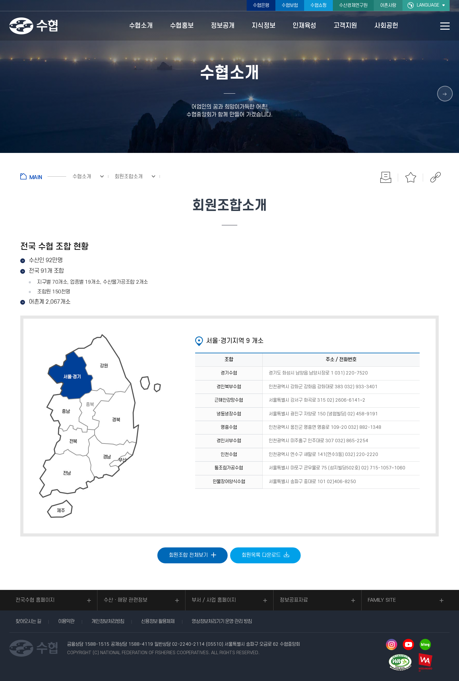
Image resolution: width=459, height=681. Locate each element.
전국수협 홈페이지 (35, 600)
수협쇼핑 (318, 5)
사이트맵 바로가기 (445, 26)
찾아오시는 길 (28, 621)
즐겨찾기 (410, 177)
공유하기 (435, 177)
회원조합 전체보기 (188, 555)
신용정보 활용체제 (158, 621)
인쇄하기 (385, 177)
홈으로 (43, 176)
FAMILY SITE (382, 600)
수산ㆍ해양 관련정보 (125, 600)
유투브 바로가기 (408, 644)
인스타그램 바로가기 (391, 644)
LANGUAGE (428, 5)
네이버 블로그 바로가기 (425, 644)
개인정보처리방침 (107, 621)
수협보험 (290, 5)
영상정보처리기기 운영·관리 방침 (222, 621)
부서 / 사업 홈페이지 (214, 600)
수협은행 (261, 5)
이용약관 (66, 621)
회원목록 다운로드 (261, 555)
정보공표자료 (294, 600)
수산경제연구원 (353, 5)
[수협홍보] (445, 93)
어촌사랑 (388, 5)
